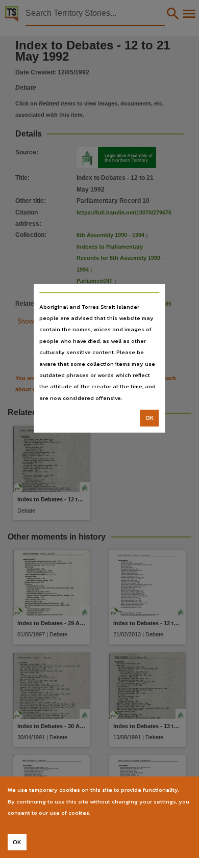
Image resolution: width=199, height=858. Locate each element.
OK (149, 417)
